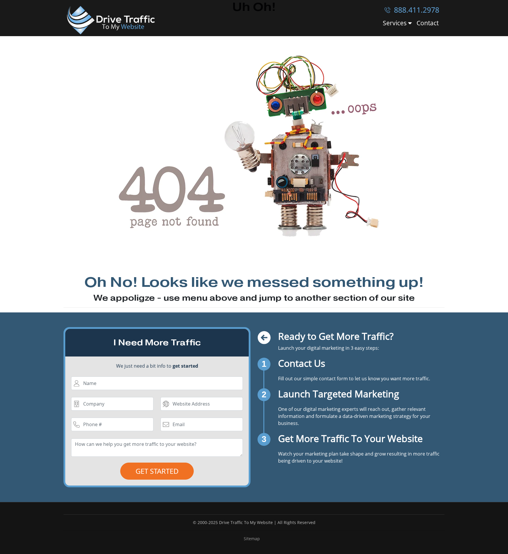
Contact (428, 23)
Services (395, 23)
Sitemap (252, 538)
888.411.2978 (415, 10)
